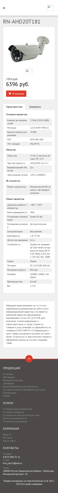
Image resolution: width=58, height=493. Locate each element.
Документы (35, 106)
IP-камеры (8, 374)
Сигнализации (10, 392)
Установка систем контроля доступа (21, 415)
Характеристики (14, 106)
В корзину (17, 93)
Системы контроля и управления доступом (24, 389)
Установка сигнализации (15, 421)
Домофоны (8, 383)
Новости (7, 434)
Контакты (7, 437)
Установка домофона (13, 412)
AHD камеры (9, 377)
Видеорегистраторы (13, 380)
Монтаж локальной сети (15, 418)
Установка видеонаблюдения (17, 409)
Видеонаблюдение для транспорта (20, 386)
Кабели (6, 395)
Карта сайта (9, 440)
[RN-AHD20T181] (29, 48)
